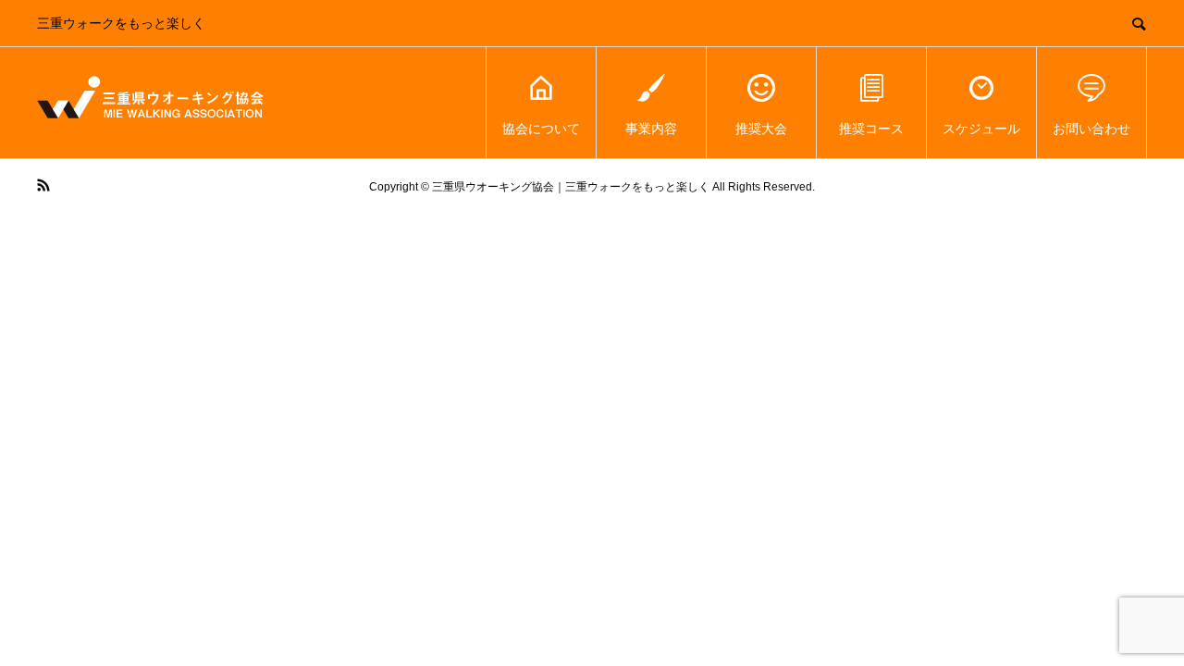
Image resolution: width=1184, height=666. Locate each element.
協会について (541, 128)
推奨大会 (761, 128)
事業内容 (651, 128)
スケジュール (981, 128)
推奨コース (871, 128)
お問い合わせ (1091, 128)
